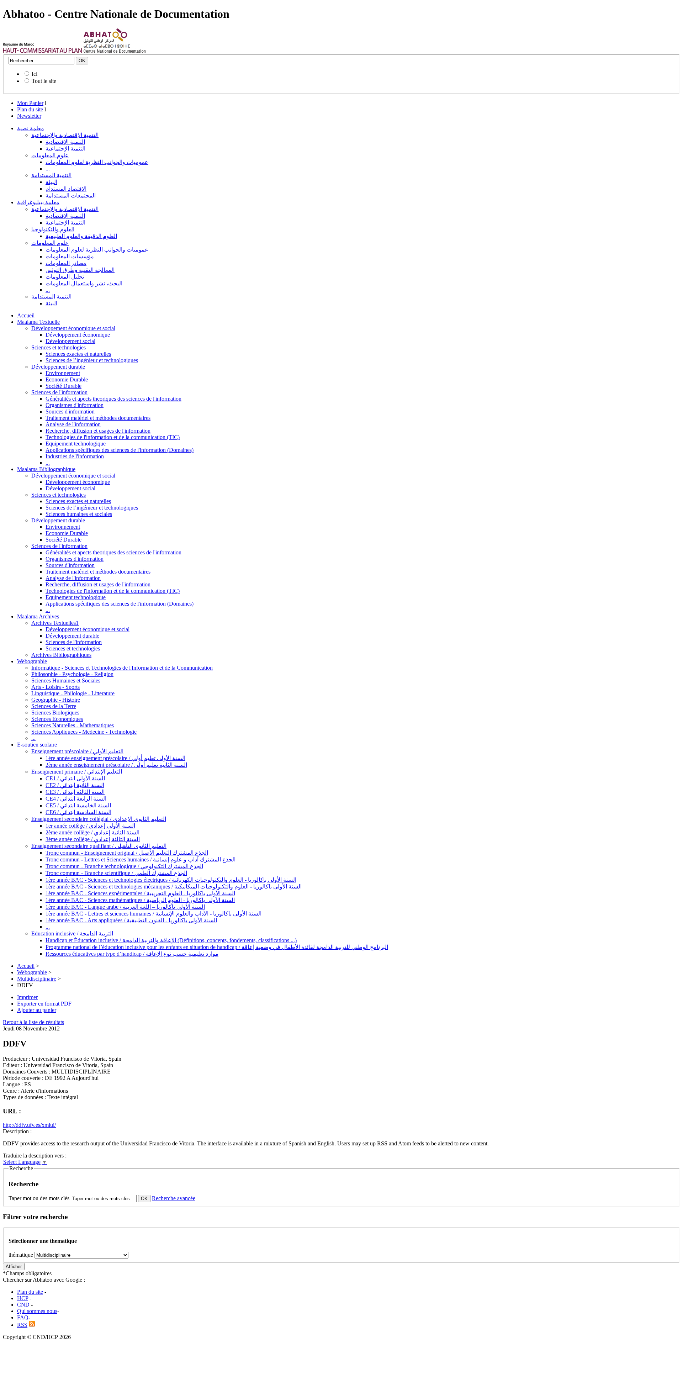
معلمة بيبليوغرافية (38, 202)
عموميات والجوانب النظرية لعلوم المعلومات (97, 162)
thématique (21, 1255)
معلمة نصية (30, 128)
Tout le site (44, 81)
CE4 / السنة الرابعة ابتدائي (76, 799)
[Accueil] (42, 51)
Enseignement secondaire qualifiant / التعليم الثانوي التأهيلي (98, 846)
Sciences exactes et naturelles (78, 354)
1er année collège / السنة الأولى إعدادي (90, 826)
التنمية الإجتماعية (65, 149)
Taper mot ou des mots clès (39, 1198)
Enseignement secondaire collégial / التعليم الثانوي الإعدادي (98, 819)
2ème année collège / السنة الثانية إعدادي (92, 832)
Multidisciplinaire (36, 979)
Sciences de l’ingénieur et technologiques (92, 360)
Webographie (32, 661)
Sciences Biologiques (55, 713)
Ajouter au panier (36, 1010)
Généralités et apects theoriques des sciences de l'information (113, 399)
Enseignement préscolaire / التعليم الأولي (77, 751)
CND (23, 1305)
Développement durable (58, 367)
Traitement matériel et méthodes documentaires (98, 418)
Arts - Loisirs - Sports (55, 687)
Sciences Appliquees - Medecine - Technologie (84, 732)
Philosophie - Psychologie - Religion (72, 674)
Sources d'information (70, 411)
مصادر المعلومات (66, 263)
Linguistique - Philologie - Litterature (73, 693)
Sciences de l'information (59, 392)
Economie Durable (67, 379)
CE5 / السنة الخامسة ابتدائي (78, 805)
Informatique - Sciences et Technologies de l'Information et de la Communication (122, 668)
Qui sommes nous (37, 1311)
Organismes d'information (75, 405)
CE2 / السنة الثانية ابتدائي (75, 785)
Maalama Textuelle (38, 322)
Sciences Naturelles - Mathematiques (72, 725)
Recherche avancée (173, 1198)
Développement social (70, 341)
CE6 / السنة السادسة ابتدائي (78, 812)
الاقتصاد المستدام (66, 189)
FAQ (22, 1317)
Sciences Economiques (57, 719)
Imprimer (27, 997)
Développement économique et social (73, 328)
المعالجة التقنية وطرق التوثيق (80, 270)
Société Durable (63, 386)
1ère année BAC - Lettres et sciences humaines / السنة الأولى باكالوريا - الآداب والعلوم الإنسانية (153, 914)
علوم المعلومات (50, 155)
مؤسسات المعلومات (70, 256)
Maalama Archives (38, 616)
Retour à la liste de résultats (33, 1022)
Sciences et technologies (58, 347)
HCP (22, 1298)
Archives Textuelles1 (55, 623)
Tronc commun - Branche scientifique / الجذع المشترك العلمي (116, 873)
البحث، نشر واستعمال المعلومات (84, 283)
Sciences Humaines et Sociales (65, 680)
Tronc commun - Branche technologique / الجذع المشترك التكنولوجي (124, 866)
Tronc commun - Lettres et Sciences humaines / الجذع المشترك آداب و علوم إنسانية (140, 859)
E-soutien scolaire (37, 745)
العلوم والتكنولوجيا (52, 229)
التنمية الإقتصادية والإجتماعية (65, 135)
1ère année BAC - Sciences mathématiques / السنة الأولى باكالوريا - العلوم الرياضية (140, 900)
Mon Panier (30, 103)
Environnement (63, 373)
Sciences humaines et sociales (79, 514)
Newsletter (29, 116)
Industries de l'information (75, 456)
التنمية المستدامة (51, 175)
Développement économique (78, 335)
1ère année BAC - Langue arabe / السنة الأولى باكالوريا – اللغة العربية (125, 907)
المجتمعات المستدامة (71, 195)
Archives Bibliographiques (61, 655)
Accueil (26, 315)
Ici (34, 74)
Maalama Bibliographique (46, 469)
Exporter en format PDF (44, 1004)
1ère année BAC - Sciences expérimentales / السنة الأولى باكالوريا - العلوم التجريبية (140, 893)
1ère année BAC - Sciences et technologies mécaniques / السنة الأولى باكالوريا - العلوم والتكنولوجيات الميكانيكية (174, 886)
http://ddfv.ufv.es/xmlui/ (29, 1125)
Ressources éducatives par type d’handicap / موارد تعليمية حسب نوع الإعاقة (132, 954)
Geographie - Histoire (55, 700)
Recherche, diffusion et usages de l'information (98, 431)
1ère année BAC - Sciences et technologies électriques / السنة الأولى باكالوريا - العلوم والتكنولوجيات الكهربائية (171, 880)
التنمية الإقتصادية (65, 142)
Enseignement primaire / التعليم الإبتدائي (76, 772)
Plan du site (30, 109)
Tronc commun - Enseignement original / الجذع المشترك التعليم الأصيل (127, 853)
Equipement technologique (76, 444)
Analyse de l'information (73, 424)
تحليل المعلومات (65, 277)
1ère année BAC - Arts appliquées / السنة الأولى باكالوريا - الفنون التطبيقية (131, 920)
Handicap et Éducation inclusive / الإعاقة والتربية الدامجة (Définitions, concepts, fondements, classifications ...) (171, 940)
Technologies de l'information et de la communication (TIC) (113, 437)
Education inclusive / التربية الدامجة (72, 933)
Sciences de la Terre (53, 706)
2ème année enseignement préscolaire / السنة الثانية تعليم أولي (116, 765)
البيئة (51, 182)
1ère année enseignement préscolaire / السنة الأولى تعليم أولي (115, 758)
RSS (22, 1325)
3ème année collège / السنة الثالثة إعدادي (93, 839)
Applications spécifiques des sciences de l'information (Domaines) (120, 450)
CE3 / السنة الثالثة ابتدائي (75, 792)
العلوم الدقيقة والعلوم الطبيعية (81, 236)
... (48, 168)
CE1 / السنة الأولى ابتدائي (75, 778)
